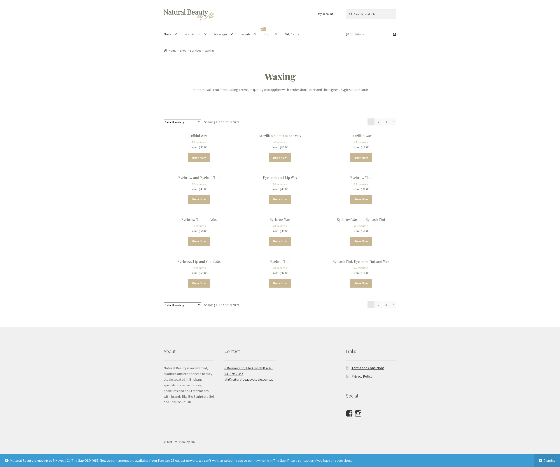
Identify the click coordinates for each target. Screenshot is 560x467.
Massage (220, 34)
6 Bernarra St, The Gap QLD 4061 (248, 368)
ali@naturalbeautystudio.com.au (248, 379)
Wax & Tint (193, 34)
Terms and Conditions (368, 368)
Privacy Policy (362, 376)
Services (195, 50)
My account (325, 14)
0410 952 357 (233, 374)
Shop (267, 34)
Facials (245, 34)
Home (173, 50)
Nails (167, 34)
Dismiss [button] (549, 460)
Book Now (199, 158)
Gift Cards (292, 34)
